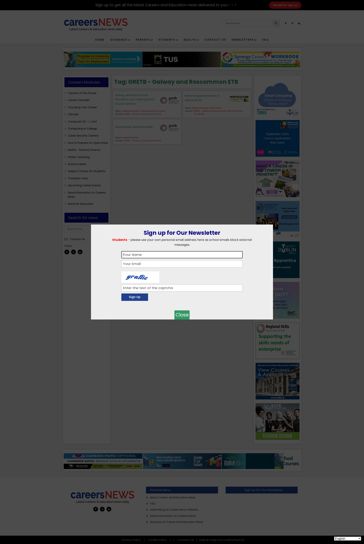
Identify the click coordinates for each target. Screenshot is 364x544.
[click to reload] (140, 276)
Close (182, 315)
